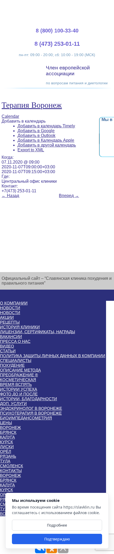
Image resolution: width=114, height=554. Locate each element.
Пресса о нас (15, 341)
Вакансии (11, 336)
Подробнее (57, 525)
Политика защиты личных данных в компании (52, 355)
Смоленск (11, 466)
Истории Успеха (18, 389)
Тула (5, 461)
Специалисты (15, 360)
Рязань (8, 456)
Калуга (7, 437)
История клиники (20, 327)
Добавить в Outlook (36, 135)
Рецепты (10, 322)
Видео (7, 346)
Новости (10, 308)
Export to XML (30, 150)
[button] (24, 121)
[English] (89, 5)
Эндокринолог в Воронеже (31, 408)
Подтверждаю (57, 538)
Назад (10, 195)
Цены (6, 422)
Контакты (11, 470)
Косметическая (18, 379)
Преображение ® (19, 375)
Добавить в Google (36, 130)
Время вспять (16, 384)
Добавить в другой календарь (46, 145)
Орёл (5, 451)
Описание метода (20, 370)
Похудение (12, 365)
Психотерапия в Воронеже (31, 413)
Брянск (8, 432)
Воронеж (10, 427)
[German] (95, 5)
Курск (6, 442)
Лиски (7, 446)
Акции (7, 317)
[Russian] (102, 5)
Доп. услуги (13, 403)
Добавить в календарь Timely (46, 126)
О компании (14, 303)
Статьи (8, 351)
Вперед (69, 195)
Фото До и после (19, 394)
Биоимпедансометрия (26, 418)
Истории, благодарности (28, 399)
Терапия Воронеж (32, 105)
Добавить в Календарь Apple (45, 140)
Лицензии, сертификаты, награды (37, 332)
